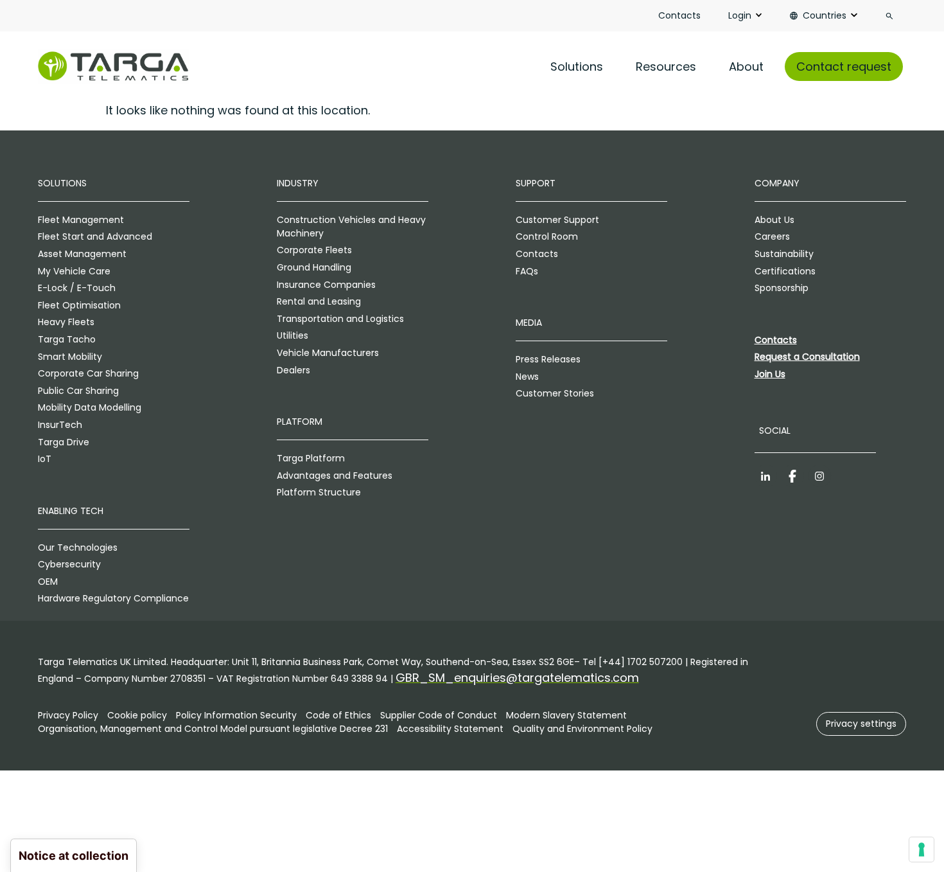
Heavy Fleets (66, 322)
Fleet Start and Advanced (95, 236)
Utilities (292, 335)
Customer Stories (555, 393)
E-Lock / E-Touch (77, 287)
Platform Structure (319, 492)
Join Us (770, 374)
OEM (48, 581)
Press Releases (548, 359)
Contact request (843, 66)
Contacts (679, 15)
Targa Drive (63, 442)
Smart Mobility (70, 356)
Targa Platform (311, 458)
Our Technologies (78, 547)
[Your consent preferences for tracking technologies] (921, 849)
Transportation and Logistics (340, 318)
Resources (666, 66)
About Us (774, 219)
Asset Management (82, 253)
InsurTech (60, 424)
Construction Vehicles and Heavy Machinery (351, 226)
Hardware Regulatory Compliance (113, 598)
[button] (861, 724)
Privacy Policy (68, 715)
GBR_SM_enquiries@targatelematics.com (517, 678)
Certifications (785, 271)
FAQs (527, 271)
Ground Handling (314, 267)
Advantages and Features (334, 475)
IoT (44, 458)
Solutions (576, 66)
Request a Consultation (807, 356)
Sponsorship (782, 287)
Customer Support (557, 219)
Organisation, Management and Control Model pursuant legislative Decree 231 (213, 728)
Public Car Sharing (78, 390)
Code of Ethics (338, 715)
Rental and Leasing (319, 301)
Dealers (293, 370)
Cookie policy (137, 715)
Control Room (547, 236)
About (746, 66)
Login (739, 15)
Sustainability (784, 253)
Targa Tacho (67, 339)
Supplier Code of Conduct (438, 715)
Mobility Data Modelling (89, 407)
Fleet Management (81, 219)
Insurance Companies (326, 284)
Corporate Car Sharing (88, 373)
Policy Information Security (236, 715)
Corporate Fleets (314, 250)
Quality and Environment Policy (582, 728)
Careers (772, 236)
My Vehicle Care (74, 271)
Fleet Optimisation (79, 305)
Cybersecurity (69, 564)
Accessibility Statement (450, 728)
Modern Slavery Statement (566, 715)
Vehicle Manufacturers (328, 352)
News (527, 376)
